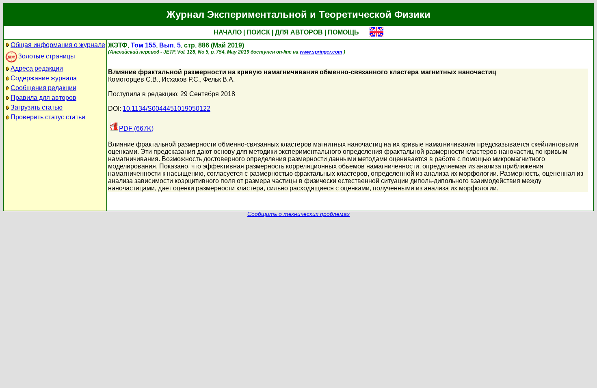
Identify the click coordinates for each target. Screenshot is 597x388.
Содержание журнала (44, 78)
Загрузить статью (37, 107)
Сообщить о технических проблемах (298, 214)
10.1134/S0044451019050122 (166, 108)
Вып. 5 (170, 45)
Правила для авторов (43, 97)
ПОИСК (258, 32)
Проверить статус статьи (48, 117)
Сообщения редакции (43, 87)
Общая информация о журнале (58, 44)
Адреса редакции (37, 68)
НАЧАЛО (228, 32)
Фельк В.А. (219, 79)
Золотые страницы (46, 56)
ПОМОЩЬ (343, 32)
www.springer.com (321, 52)
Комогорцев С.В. (133, 79)
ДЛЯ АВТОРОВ (299, 32)
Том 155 (143, 45)
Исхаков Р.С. (181, 79)
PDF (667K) (136, 128)
